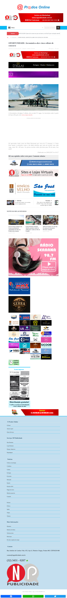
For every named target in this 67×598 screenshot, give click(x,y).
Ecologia (9, 472)
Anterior (19, 200)
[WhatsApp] (33, 596)
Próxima (48, 200)
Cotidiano (28, 48)
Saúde (8, 509)
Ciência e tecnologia (11, 462)
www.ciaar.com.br (26, 115)
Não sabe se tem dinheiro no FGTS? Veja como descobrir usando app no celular (44, 204)
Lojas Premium (10, 445)
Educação (9, 479)
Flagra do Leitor (10, 489)
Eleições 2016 (10, 486)
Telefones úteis (10, 533)
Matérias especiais (11, 493)
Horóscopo (9, 536)
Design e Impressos (11, 449)
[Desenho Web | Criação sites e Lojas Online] (23, 574)
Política (8, 506)
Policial (8, 502)
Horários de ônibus (11, 529)
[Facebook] (11, 596)
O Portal (8, 425)
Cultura (8, 469)
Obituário (9, 526)
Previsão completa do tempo (13, 539)
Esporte (8, 483)
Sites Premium (10, 442)
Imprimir (52, 48)
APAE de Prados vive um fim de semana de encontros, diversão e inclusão (50, 228)
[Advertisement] (33, 131)
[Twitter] (55, 596)
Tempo (8, 512)
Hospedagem (10, 452)
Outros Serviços (10, 432)
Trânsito (9, 516)
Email (57, 48)
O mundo (9, 496)
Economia (33, 48)
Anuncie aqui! (10, 428)
